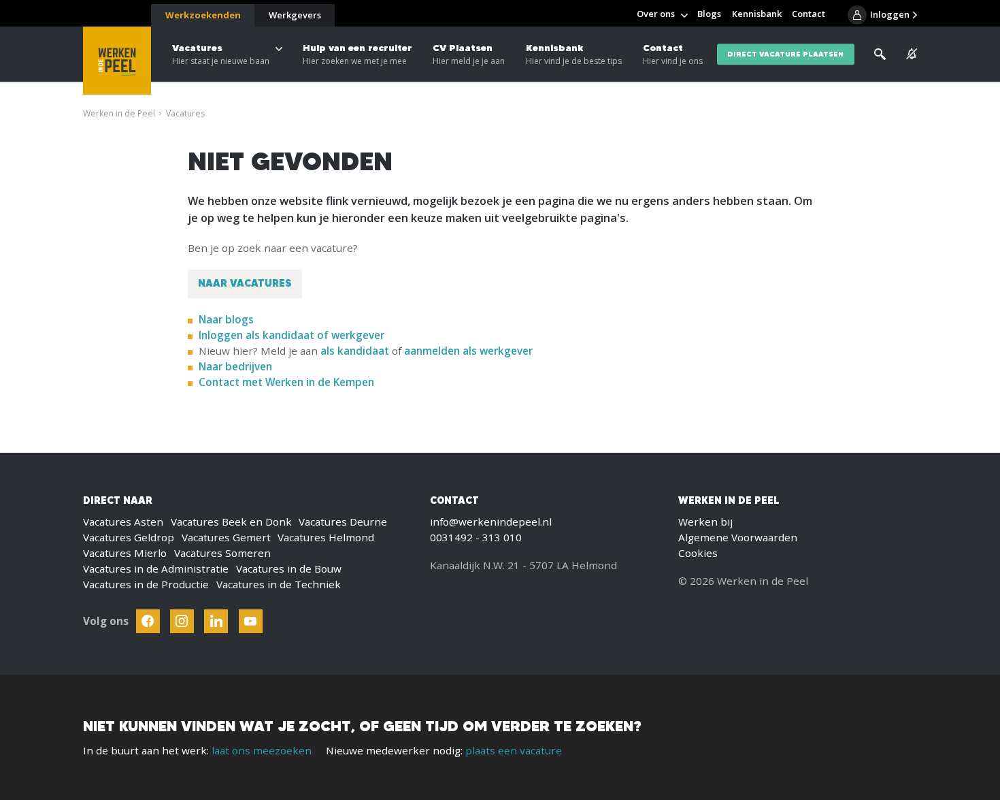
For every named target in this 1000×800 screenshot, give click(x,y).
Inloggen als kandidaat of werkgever (291, 335)
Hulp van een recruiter (357, 54)
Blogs (709, 13)
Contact (673, 54)
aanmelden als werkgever (468, 350)
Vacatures (220, 54)
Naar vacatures (245, 283)
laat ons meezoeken (262, 750)
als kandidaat (354, 350)
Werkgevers (295, 15)
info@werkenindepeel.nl (491, 521)
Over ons (656, 13)
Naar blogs (226, 319)
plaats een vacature (513, 750)
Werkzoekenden (203, 15)
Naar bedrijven (237, 366)
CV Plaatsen (469, 54)
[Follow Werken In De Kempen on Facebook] (148, 621)
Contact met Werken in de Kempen (286, 382)
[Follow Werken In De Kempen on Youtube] (251, 621)
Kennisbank (574, 54)
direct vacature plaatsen (785, 54)
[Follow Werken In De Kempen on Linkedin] (216, 621)
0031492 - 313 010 (476, 537)
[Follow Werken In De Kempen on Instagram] (182, 621)
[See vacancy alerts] (911, 54)
